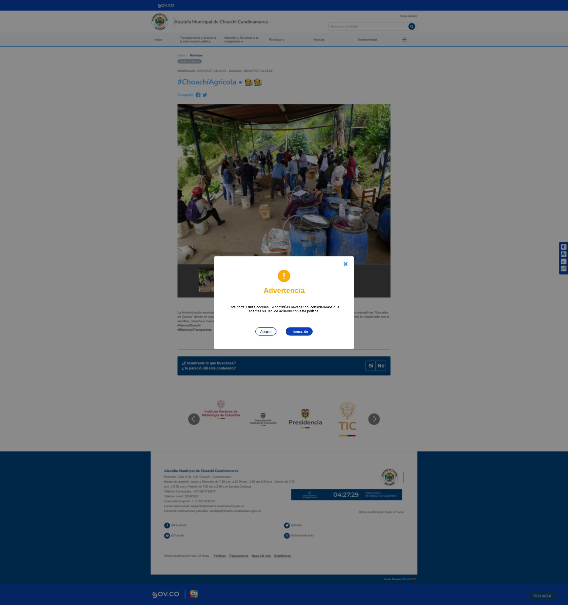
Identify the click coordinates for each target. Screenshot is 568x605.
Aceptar (266, 331)
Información (299, 331)
